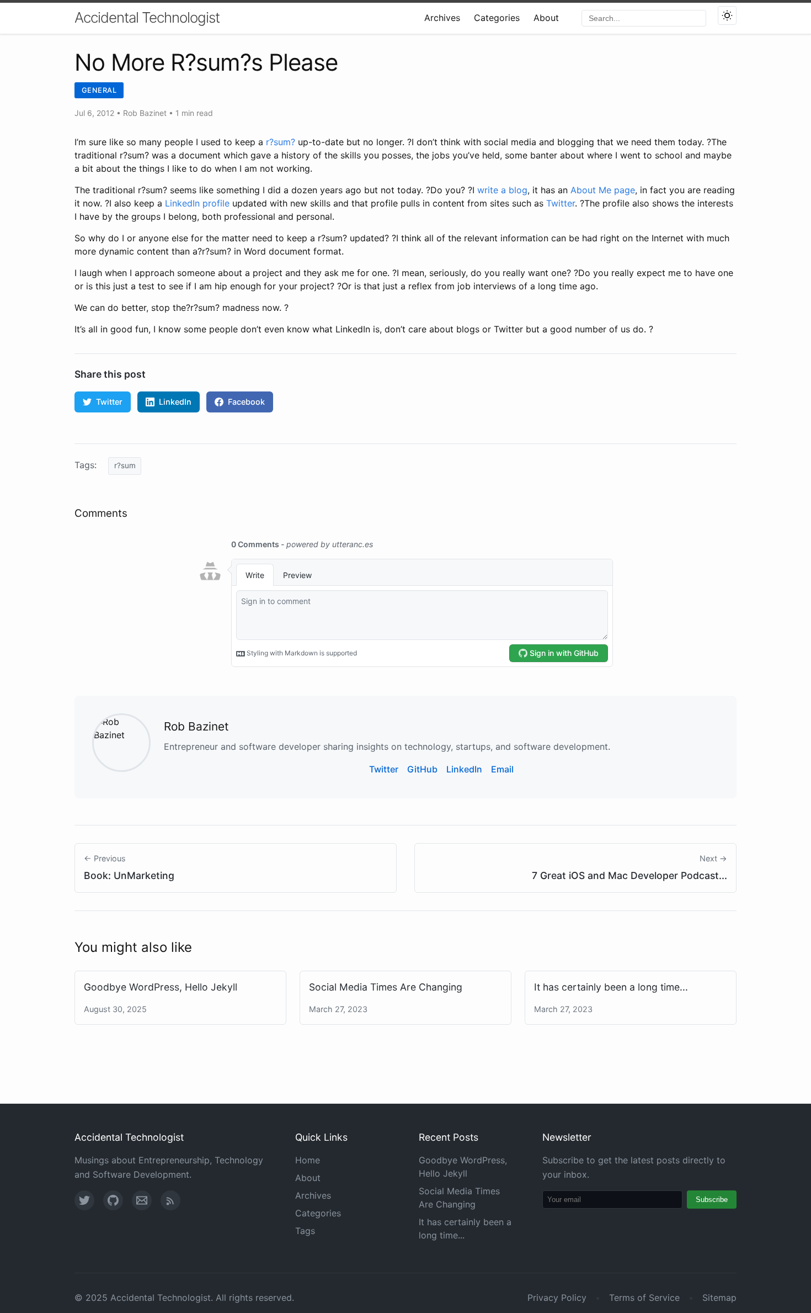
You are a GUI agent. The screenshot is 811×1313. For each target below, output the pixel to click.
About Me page (602, 189)
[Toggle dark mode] (727, 15)
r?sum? (280, 141)
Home (307, 1160)
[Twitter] (84, 1200)
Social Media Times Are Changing (385, 987)
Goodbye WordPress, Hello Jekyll (160, 987)
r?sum (125, 465)
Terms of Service (644, 1297)
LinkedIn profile (197, 203)
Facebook (246, 401)
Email (502, 769)
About (546, 17)
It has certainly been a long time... (611, 987)
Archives (442, 17)
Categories (497, 17)
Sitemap (719, 1297)
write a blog (502, 189)
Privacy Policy (556, 1297)
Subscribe (712, 1199)
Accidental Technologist (147, 17)
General (99, 90)
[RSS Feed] (170, 1200)
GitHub (422, 769)
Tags (305, 1230)
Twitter (560, 203)
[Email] (142, 1200)
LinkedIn (175, 401)
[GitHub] (113, 1200)
